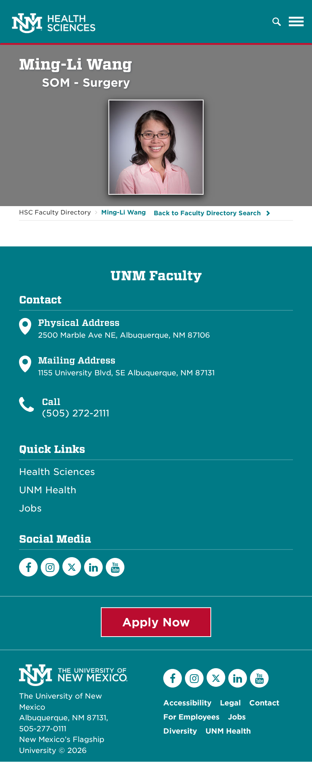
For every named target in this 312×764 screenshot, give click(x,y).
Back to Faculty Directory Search (207, 213)
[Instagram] (50, 567)
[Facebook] (28, 567)
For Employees (191, 717)
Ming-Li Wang (123, 212)
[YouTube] (115, 567)
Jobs (30, 508)
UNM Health (47, 490)
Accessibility (187, 703)
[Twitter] (71, 566)
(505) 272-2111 (75, 413)
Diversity (180, 731)
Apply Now (156, 622)
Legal (230, 703)
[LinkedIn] (93, 567)
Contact (264, 703)
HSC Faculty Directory (55, 212)
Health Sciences (57, 472)
